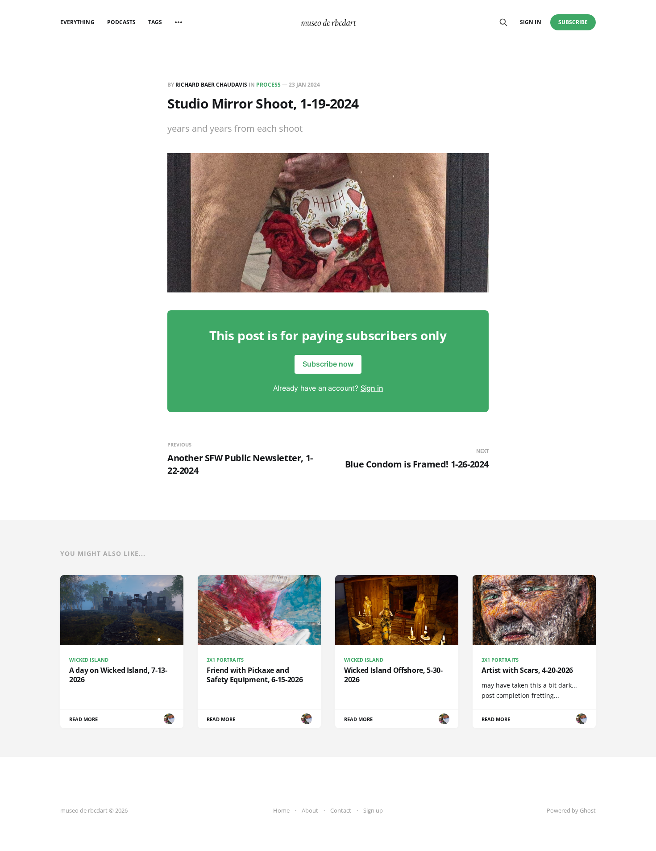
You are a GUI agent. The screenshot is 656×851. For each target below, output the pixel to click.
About (310, 810)
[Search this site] (503, 22)
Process (268, 84)
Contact (340, 810)
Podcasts (121, 22)
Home (281, 810)
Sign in (530, 22)
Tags (155, 22)
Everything (77, 22)
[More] (178, 22)
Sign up (373, 810)
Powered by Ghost (571, 810)
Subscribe (573, 22)
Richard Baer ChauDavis (211, 84)
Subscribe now (328, 363)
